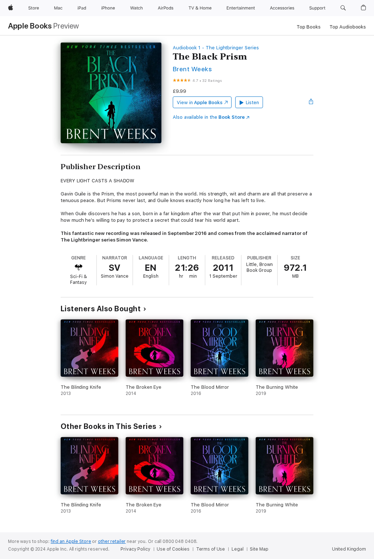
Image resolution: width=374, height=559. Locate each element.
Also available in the (209, 117)
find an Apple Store (71, 541)
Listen (252, 102)
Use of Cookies (173, 549)
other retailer (112, 541)
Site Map (259, 549)
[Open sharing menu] (311, 102)
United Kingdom (349, 549)
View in (199, 102)
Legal (237, 549)
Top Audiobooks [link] (347, 27)
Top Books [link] (309, 27)
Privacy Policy (135, 549)
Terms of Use (210, 549)
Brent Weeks (192, 69)
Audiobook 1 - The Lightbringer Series (216, 47)
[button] (343, 8)
